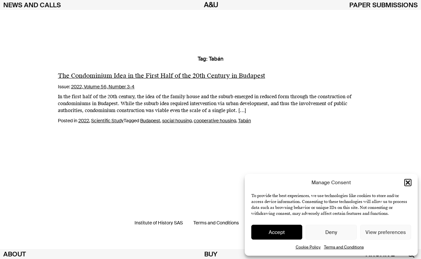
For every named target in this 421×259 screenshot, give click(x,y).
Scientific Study (107, 121)
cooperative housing (215, 121)
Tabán (244, 121)
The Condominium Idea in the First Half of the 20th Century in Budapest (161, 75)
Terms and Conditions (344, 247)
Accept (277, 232)
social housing (177, 121)
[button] (408, 182)
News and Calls (32, 5)
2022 (83, 121)
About (14, 254)
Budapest (150, 121)
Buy (210, 254)
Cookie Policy (308, 247)
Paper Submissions (383, 5)
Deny (331, 232)
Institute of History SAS (159, 223)
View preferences (385, 232)
